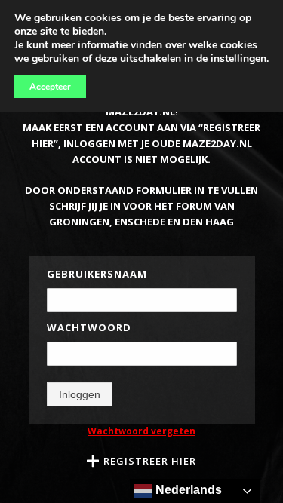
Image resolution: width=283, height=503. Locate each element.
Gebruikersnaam (97, 274)
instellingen (238, 59)
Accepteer (50, 87)
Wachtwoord (89, 327)
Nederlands (187, 489)
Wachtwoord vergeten (141, 431)
